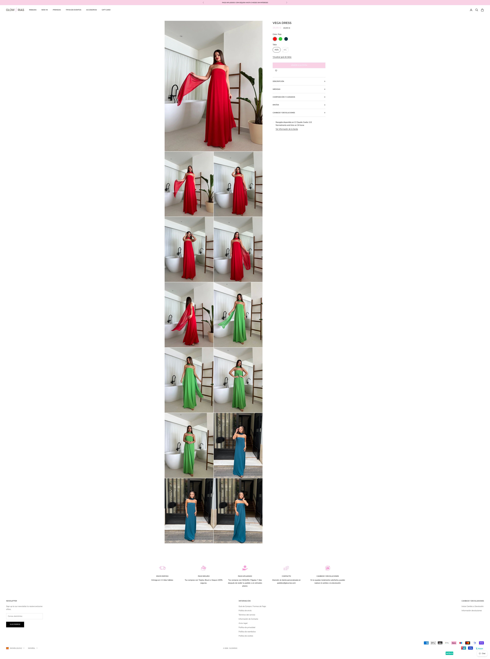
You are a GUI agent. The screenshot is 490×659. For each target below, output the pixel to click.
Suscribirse (15, 624)
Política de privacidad (247, 627)
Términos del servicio (247, 615)
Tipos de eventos (73, 10)
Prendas (57, 10)
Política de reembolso (247, 631)
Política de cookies (246, 636)
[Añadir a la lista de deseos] (276, 70)
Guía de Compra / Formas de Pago (252, 606)
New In (44, 10)
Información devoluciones (472, 610)
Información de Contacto (248, 619)
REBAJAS (32, 10)
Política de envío (245, 610)
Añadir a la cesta (299, 65)
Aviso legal (243, 623)
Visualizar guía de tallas (282, 57)
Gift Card (106, 10)
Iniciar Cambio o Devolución (472, 606)
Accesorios (91, 10)
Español (31, 648)
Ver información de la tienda (287, 129)
